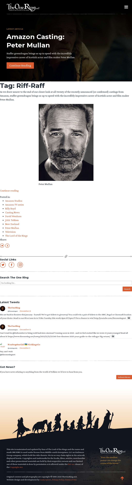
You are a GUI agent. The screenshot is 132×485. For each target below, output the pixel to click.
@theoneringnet (13, 311)
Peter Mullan (12, 227)
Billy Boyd (10, 208)
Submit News (124, 377)
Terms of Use (71, 479)
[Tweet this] (2, 245)
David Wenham (13, 216)
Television (10, 231)
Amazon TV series (14, 204)
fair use (71, 464)
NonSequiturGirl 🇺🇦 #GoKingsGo (24, 344)
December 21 (25, 311)
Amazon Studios (13, 200)
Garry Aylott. (45, 479)
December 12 (25, 329)
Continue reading (9, 190)
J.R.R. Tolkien (12, 220)
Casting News (12, 212)
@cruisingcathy (13, 348)
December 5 (25, 348)
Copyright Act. (16, 467)
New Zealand (12, 224)
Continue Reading (20, 65)
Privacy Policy (58, 479)
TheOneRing (14, 307)
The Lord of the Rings (16, 235)
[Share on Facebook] (7, 245)
